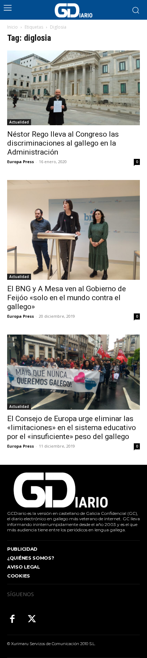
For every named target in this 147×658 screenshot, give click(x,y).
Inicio (12, 27)
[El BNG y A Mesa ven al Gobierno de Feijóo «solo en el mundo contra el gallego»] (73, 230)
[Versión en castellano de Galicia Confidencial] (73, 10)
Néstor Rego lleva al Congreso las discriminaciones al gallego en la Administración (63, 143)
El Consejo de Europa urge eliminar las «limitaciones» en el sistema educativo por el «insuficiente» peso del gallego (71, 427)
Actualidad (19, 122)
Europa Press (20, 161)
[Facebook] (12, 619)
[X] (32, 619)
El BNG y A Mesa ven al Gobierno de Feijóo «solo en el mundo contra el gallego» (66, 297)
